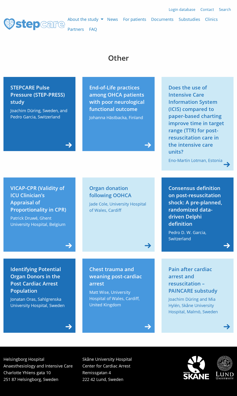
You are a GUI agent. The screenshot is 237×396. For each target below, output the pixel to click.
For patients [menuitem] (134, 19)
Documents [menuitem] (162, 19)
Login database (182, 9)
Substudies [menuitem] (189, 19)
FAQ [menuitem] (93, 29)
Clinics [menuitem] (211, 19)
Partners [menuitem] (76, 29)
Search (225, 9)
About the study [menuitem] (83, 19)
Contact (207, 9)
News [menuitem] (112, 19)
